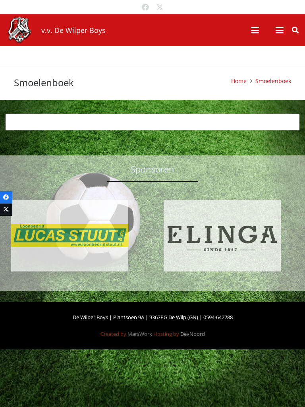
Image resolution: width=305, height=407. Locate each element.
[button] (255, 30)
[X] (159, 7)
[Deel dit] (6, 197)
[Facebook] (145, 7)
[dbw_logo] (19, 30)
